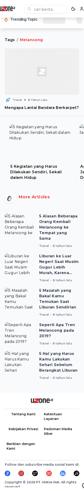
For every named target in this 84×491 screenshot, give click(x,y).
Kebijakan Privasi (23, 429)
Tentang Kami (23, 414)
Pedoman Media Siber (58, 431)
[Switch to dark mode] (73, 9)
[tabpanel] (42, 151)
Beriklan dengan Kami (21, 446)
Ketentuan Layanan (53, 416)
